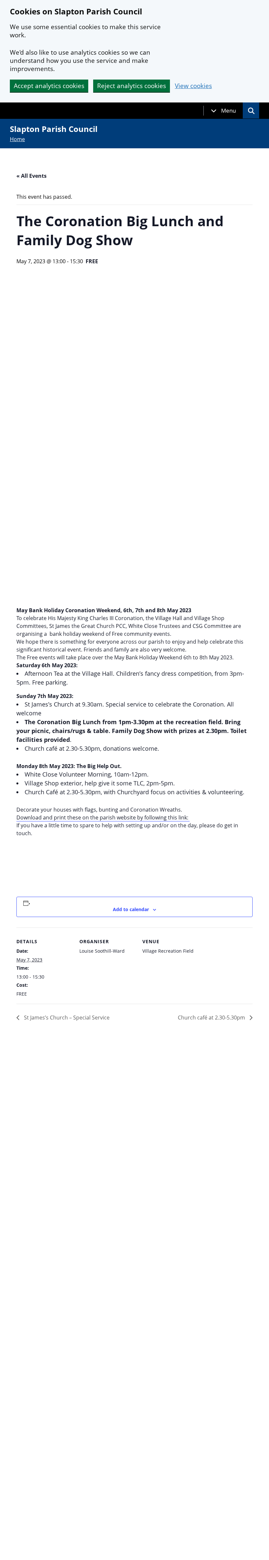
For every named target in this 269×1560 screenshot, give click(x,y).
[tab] (223, 110)
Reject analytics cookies (131, 86)
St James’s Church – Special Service (66, 1017)
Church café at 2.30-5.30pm (212, 1017)
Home (17, 139)
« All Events (31, 175)
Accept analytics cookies (49, 86)
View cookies (193, 86)
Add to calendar (131, 909)
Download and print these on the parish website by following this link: (103, 817)
